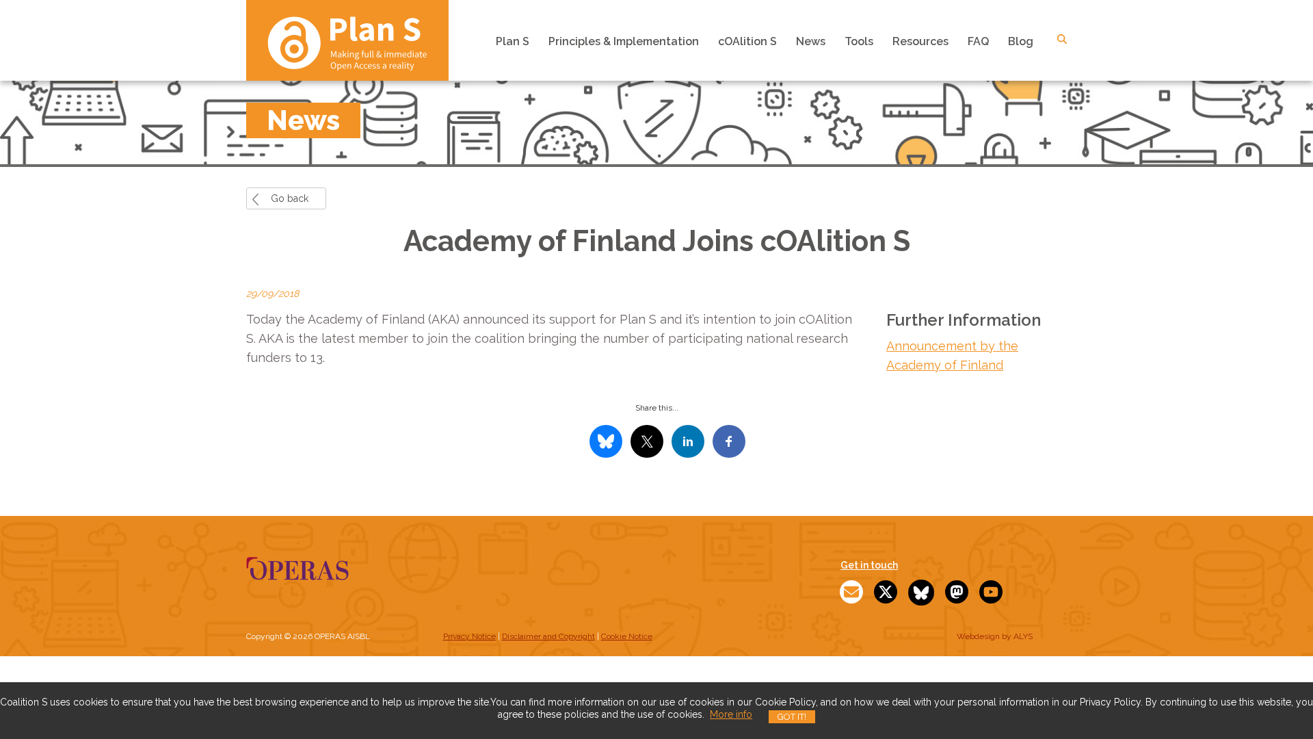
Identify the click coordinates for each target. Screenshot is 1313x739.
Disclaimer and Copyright (548, 636)
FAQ (978, 41)
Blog (1020, 41)
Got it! (792, 717)
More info (731, 714)
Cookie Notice (626, 636)
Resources (920, 41)
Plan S (512, 41)
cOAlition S (747, 41)
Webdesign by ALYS (995, 636)
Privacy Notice (469, 636)
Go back (289, 198)
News (810, 41)
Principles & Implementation (623, 41)
